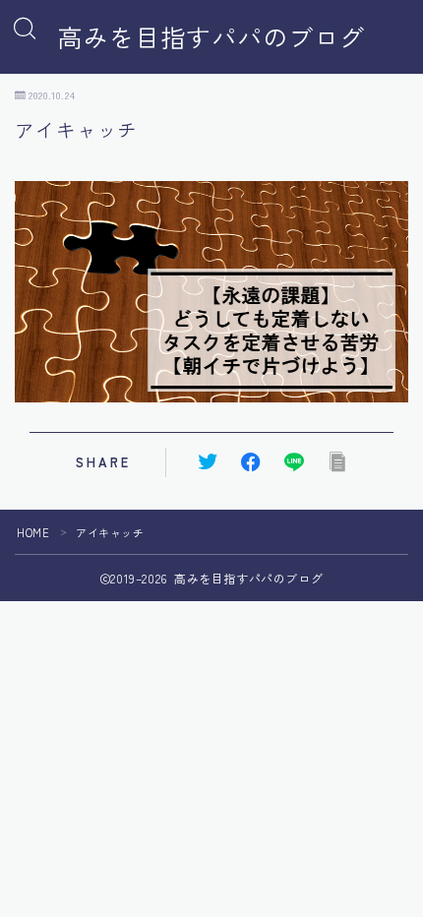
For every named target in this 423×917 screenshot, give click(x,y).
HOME (33, 532)
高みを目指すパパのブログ (211, 37)
